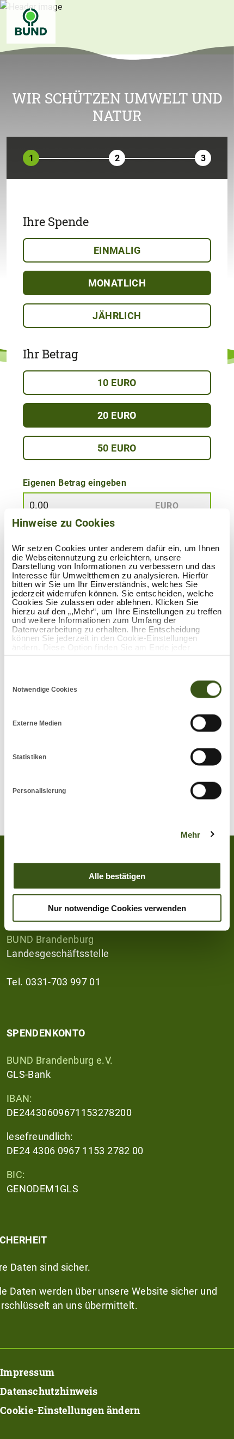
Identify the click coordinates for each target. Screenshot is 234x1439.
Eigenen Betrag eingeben (74, 482)
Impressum (27, 1372)
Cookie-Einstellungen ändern (70, 1410)
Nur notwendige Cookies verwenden (117, 907)
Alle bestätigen (117, 876)
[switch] (205, 723)
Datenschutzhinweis (48, 1391)
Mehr (190, 834)
